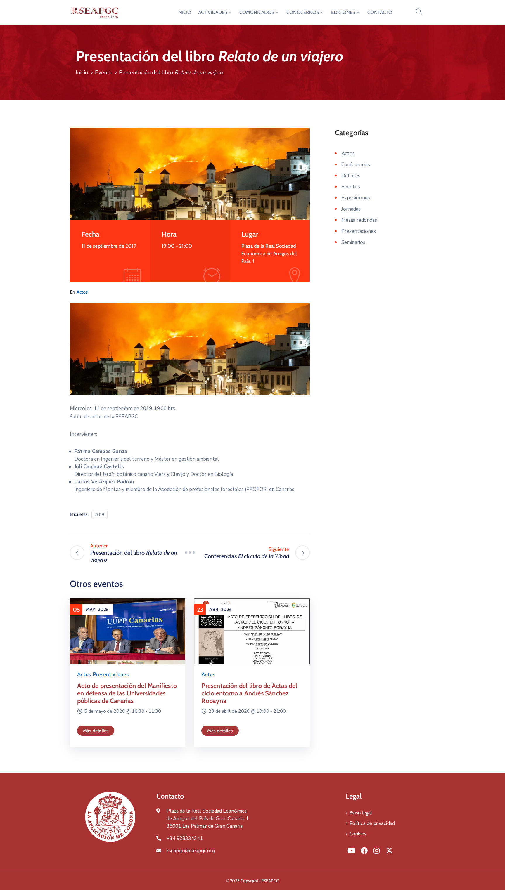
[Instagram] (376, 850)
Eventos (350, 186)
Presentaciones (111, 674)
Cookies (358, 834)
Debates (350, 175)
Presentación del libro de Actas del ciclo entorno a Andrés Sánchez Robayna (249, 693)
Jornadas (351, 209)
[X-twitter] (389, 850)
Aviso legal (361, 813)
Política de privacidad (372, 823)
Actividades (212, 12)
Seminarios (353, 242)
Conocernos (302, 12)
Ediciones (343, 12)
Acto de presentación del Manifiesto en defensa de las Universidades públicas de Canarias (127, 693)
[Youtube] (351, 850)
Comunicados (256, 12)
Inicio (184, 12)
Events (103, 72)
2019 (99, 514)
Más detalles (95, 730)
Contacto (379, 12)
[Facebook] (363, 850)
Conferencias (355, 164)
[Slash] (189, 552)
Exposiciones (355, 198)
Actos (82, 292)
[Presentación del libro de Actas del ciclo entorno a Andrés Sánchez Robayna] (251, 639)
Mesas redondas (359, 220)
